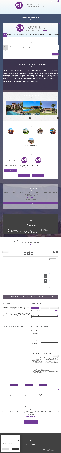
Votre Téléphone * (35, 338)
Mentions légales (13, 231)
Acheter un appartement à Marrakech (25, 135)
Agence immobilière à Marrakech (8, 247)
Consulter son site (10, 170)
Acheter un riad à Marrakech (40, 135)
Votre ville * (34, 340)
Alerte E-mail (50, 12)
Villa (27, 247)
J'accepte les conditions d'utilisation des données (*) (42, 353)
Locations (12, 12)
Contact (56, 12)
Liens (17, 231)
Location (36, 46)
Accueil (4, 12)
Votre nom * (34, 330)
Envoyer (55, 356)
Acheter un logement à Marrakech (11, 135)
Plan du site (9, 231)
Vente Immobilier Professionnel (14, 47)
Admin (20, 231)
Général (35, 307)
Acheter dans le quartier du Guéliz (31, 145)
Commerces (29, 12)
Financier (54, 307)
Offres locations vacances (54, 47)
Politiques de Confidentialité (49, 371)
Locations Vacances (21, 12)
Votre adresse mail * (34, 334)
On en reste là (15, 436)
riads (11, 78)
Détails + (45, 307)
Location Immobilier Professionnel (26, 47)
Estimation (44, 12)
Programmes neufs (36, 12)
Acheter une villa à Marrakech (53, 135)
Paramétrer (5, 449)
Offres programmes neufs (44, 47)
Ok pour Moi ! (15, 449)
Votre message (34, 343)
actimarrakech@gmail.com (31, 199)
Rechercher (55, 54)
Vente (5, 46)
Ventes (8, 12)
